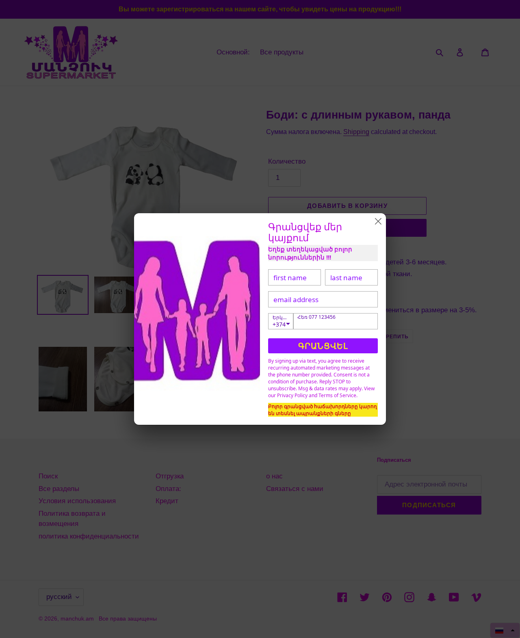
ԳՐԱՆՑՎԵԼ (323, 345)
